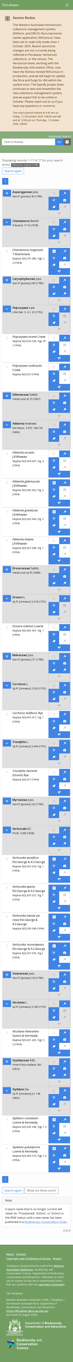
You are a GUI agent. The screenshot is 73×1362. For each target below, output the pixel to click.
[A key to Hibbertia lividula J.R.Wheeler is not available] (64, 554)
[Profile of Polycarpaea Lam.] (54, 322)
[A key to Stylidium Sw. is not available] (64, 1104)
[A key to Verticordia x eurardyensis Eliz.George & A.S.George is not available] (64, 959)
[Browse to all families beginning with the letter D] (7, 395)
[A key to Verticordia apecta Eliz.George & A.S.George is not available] (64, 901)
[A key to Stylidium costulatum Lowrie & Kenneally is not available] (64, 1133)
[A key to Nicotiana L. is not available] (64, 1017)
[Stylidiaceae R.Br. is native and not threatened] (54, 1061)
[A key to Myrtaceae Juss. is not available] (64, 814)
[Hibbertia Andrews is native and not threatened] (54, 425)
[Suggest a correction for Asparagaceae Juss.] (64, 193)
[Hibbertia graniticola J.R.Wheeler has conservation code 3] (54, 511)
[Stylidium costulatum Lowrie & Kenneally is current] (54, 1126)
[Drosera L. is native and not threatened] (54, 598)
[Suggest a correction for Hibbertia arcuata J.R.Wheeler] (64, 454)
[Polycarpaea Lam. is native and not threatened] (54, 309)
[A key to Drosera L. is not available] (64, 612)
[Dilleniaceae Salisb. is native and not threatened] (54, 396)
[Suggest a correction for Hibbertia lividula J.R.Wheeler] (64, 540)
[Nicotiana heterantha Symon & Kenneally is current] (54, 1039)
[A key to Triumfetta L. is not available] (64, 756)
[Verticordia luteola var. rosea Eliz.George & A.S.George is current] (54, 923)
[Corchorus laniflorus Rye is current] (54, 721)
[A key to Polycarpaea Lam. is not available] (64, 322)
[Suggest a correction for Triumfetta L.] (64, 743)
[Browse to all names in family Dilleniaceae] (7, 424)
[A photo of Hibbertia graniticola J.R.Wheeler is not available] (64, 518)
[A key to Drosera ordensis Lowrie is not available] (64, 641)
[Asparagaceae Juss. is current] (54, 200)
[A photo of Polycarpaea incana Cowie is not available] (64, 344)
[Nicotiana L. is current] (54, 1010)
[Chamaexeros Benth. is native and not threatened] (54, 222)
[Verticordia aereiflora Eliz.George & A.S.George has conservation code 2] (54, 859)
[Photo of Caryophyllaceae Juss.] (64, 287)
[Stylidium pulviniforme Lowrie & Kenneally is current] (54, 1155)
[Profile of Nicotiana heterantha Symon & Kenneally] (54, 1046)
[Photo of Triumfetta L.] (64, 750)
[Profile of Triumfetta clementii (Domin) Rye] (54, 785)
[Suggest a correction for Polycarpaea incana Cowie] (64, 338)
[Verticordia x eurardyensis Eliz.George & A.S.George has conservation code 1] (54, 946)
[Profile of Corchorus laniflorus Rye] (54, 728)
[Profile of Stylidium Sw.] (54, 1104)
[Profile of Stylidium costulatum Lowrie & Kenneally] (54, 1133)
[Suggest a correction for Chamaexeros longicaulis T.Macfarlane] (65, 251)
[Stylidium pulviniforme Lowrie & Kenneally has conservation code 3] (54, 1148)
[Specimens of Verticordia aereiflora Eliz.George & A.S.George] (59, 879)
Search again (13, 171)
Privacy (57, 1258)
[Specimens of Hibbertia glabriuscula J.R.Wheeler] (59, 503)
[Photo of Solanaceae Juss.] (64, 981)
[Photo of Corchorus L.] (64, 692)
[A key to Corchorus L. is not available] (64, 699)
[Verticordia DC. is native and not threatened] (54, 830)
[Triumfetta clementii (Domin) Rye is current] (54, 779)
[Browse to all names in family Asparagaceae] (7, 222)
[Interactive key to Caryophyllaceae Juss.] (64, 293)
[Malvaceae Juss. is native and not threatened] (54, 656)
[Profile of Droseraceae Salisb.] (54, 583)
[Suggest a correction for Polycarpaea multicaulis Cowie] (64, 367)
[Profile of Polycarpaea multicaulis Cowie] (54, 380)
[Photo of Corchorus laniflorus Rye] (64, 721)
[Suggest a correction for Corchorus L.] (64, 685)
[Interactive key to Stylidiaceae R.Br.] (64, 1075)
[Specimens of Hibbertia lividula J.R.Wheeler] (59, 561)
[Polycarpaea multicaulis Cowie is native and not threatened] (54, 367)
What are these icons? (41, 1190)
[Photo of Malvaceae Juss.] (64, 663)
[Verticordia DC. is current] (54, 837)
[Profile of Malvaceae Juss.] (54, 670)
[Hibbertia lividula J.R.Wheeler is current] (54, 547)
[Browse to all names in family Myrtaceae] (7, 830)
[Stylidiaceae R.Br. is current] (54, 1068)
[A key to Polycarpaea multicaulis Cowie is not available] (64, 380)
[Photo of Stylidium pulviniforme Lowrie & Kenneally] (64, 1155)
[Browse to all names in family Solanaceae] (7, 1003)
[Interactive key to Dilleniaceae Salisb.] (64, 409)
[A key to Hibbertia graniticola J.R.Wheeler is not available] (64, 525)
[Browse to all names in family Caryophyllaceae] (7, 309)
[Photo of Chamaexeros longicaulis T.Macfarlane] (64, 258)
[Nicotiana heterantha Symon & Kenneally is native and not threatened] (54, 1032)
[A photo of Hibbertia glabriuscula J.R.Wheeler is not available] (64, 489)
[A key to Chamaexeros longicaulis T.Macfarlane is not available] (64, 264)
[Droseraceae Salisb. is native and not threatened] (54, 569)
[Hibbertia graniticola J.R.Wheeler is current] (54, 518)
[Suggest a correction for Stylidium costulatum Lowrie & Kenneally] (65, 1119)
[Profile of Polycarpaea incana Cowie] (54, 351)
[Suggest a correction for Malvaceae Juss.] (64, 656)
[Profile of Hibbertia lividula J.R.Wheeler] (54, 554)
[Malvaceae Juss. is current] (54, 663)
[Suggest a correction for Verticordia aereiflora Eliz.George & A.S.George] (65, 859)
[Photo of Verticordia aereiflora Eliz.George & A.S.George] (64, 865)
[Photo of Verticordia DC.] (64, 837)
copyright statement (51, 1284)
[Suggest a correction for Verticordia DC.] (64, 830)
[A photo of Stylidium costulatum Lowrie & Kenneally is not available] (64, 1126)
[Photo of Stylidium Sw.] (64, 1097)
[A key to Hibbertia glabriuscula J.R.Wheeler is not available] (64, 496)
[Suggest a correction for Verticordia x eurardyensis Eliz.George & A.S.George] (65, 946)
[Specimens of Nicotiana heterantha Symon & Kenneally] (59, 1053)
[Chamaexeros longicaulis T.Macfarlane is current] (54, 258)
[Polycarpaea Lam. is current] (54, 316)
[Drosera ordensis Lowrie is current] (54, 634)
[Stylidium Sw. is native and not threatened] (54, 1090)
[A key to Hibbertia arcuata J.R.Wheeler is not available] (64, 467)
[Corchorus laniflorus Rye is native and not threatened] (54, 714)
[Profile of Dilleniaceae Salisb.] (54, 409)
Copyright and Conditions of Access (28, 1258)
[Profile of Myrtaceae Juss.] (54, 814)
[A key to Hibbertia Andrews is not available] (64, 438)
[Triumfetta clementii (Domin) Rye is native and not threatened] (54, 772)
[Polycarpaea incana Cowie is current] (54, 344)
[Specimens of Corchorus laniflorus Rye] (59, 734)
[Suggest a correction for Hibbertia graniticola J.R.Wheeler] (65, 511)
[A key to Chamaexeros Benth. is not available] (64, 235)
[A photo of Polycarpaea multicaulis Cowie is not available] (64, 373)
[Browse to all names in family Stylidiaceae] (7, 1090)
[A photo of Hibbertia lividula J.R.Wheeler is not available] (64, 547)
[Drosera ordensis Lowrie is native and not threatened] (54, 627)
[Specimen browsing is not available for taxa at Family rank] (59, 213)
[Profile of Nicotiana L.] (54, 1017)
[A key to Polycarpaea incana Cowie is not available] (64, 351)
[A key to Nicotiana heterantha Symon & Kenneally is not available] (64, 1046)
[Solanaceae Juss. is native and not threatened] (54, 975)
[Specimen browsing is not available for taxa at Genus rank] (59, 242)
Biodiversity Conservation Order (45, 1222)
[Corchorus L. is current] (54, 692)
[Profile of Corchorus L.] (54, 699)
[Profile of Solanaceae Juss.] (54, 988)
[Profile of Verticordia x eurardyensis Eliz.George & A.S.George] (54, 959)
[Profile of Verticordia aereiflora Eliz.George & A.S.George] (54, 872)
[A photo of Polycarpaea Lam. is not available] (64, 316)
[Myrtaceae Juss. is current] (54, 808)
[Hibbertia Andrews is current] (54, 431)
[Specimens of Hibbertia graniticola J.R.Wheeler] (59, 532)
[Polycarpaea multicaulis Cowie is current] (54, 373)
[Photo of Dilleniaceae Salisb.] (64, 402)
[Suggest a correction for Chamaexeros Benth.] (64, 222)
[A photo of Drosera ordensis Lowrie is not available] (64, 634)
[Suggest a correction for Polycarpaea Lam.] (64, 309)
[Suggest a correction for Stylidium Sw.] (64, 1090)
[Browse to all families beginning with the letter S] (7, 974)
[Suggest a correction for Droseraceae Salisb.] (64, 569)
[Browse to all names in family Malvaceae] (7, 685)
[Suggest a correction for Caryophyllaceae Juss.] (64, 280)
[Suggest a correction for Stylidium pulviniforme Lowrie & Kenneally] (65, 1148)
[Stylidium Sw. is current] (54, 1097)
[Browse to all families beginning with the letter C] (7, 280)
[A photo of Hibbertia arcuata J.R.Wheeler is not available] (64, 460)
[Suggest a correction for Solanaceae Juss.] (64, 975)
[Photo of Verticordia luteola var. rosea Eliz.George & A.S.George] (64, 923)
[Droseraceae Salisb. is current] (54, 576)
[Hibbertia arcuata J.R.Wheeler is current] (54, 460)
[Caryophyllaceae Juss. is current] (54, 287)
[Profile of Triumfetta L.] (54, 756)
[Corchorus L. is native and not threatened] (54, 685)
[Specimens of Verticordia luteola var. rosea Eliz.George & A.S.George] (59, 937)
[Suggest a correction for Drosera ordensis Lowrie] (64, 627)
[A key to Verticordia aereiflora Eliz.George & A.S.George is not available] (64, 872)
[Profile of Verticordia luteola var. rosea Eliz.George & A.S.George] (54, 930)
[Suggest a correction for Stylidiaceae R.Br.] (64, 1061)
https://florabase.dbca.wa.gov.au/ (27, 1311)
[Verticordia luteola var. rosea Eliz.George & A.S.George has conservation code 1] (54, 917)
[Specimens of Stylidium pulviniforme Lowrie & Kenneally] (59, 1168)
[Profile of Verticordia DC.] (54, 843)
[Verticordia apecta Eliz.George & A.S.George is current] (54, 894)
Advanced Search (60, 136)
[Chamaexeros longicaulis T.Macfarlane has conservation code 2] (54, 251)
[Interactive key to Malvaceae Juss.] (64, 670)
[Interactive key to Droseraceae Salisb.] (64, 583)
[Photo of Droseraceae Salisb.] (64, 576)
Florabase (10, 4)
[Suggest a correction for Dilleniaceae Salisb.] (64, 396)
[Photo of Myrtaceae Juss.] (64, 808)
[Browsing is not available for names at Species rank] (7, 251)
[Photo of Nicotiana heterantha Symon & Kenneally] (64, 1039)
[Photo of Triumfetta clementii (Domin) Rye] (64, 779)
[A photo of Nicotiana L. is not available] (64, 1010)
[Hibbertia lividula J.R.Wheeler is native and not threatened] (54, 540)
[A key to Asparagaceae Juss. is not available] (64, 207)
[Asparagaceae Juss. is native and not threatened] (54, 193)
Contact (21, 1254)
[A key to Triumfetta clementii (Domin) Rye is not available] (64, 785)
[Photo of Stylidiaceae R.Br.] (64, 1068)
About (10, 1254)
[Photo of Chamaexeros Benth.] (64, 229)
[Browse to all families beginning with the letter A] (7, 193)
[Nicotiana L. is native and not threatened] (54, 1003)
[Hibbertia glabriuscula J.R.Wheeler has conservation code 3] (54, 482)
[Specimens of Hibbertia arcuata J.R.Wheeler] (59, 474)
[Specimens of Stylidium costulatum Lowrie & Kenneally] (59, 1139)
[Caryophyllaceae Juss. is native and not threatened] (54, 280)
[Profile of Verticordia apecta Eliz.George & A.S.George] (54, 901)
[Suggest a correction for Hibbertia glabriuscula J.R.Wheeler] (65, 482)
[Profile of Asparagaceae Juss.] (54, 207)
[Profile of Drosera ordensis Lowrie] (54, 641)
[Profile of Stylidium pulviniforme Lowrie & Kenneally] (54, 1162)
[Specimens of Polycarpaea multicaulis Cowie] (59, 387)
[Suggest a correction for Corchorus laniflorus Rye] (64, 714)
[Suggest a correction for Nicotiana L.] (64, 1003)
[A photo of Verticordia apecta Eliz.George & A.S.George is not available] (64, 894)
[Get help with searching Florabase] (67, 142)
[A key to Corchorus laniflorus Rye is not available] (64, 728)
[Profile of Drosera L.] (54, 612)
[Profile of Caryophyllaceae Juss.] (54, 293)
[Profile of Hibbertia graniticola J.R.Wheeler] (54, 525)
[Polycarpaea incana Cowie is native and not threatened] (54, 338)
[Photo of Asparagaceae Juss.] (64, 200)
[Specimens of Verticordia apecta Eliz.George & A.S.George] (59, 908)
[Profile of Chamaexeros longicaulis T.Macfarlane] (54, 264)
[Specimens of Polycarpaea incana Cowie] (59, 358)
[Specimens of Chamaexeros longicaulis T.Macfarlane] (59, 271)
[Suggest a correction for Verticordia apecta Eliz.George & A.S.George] (65, 888)
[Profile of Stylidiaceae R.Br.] (54, 1075)
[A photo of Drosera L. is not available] (64, 605)
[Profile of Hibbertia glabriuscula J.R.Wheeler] (54, 496)
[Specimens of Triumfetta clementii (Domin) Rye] (59, 792)
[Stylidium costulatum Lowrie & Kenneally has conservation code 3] (54, 1119)
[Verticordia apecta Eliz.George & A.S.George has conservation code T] (54, 888)
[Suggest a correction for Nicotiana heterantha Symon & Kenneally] (64, 1032)
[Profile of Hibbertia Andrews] (54, 438)
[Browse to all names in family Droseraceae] (7, 598)
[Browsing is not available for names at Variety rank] (7, 916)
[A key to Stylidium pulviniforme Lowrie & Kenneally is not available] (64, 1162)
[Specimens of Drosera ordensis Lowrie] (59, 647)
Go (59, 142)
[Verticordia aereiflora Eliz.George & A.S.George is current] (54, 865)
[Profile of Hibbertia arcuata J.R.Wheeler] (54, 467)
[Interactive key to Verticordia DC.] (64, 843)
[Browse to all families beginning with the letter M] (7, 656)
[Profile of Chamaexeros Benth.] (54, 235)
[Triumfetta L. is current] (54, 750)
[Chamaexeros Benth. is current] (54, 229)
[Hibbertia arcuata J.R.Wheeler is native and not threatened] (54, 454)
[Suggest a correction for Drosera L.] (64, 598)
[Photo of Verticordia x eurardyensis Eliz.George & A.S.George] (64, 952)
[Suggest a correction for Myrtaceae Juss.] (64, 801)
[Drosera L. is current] (54, 605)
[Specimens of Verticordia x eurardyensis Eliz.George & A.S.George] (59, 966)
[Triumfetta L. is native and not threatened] (54, 743)
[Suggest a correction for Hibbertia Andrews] (64, 425)
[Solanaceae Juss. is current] (54, 981)
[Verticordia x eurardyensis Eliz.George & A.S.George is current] (54, 952)
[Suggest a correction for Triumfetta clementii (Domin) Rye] (64, 772)
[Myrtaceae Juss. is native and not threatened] (54, 801)
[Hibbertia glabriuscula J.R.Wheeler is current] (54, 489)
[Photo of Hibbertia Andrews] (64, 431)
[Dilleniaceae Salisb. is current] (54, 402)
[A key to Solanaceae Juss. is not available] (64, 988)
